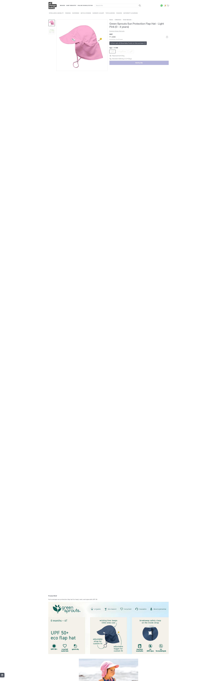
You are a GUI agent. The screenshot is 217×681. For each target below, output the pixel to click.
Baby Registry (71, 5)
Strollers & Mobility (56, 13)
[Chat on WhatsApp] (162, 5)
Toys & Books (110, 13)
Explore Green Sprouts (116, 31)
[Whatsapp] (167, 36)
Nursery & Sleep (98, 13)
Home (111, 19)
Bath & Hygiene (86, 13)
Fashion (119, 13)
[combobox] (118, 5)
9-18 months (122, 52)
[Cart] (168, 5)
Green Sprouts (127, 19)
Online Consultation (85, 5)
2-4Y (132, 52)
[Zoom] (81, 45)
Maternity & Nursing (131, 13)
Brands (62, 5)
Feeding (68, 13)
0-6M (113, 52)
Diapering (75, 13)
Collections (118, 19)
